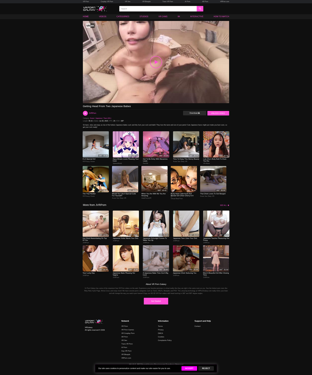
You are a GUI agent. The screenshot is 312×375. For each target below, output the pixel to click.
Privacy (161, 330)
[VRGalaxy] (94, 322)
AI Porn (187, 1)
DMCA (160, 333)
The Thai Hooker (89, 194)
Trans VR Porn (167, 1)
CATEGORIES (123, 16)
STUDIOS (144, 16)
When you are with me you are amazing (153, 195)
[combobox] (158, 8)
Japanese (98, 118)
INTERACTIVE (196, 16)
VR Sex (127, 1)
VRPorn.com (224, 1)
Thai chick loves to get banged (212, 194)
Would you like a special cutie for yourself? (124, 195)
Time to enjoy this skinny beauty (186, 159)
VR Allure (206, 163)
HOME (86, 16)
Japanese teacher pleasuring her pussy (216, 239)
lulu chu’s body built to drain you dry (214, 160)
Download (194, 113)
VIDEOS (102, 16)
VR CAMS (162, 16)
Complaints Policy (165, 340)
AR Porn (205, 1)
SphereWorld (117, 163)
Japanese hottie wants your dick (125, 238)
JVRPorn (92, 113)
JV (85, 113)
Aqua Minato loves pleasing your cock (126, 160)
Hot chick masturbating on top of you (95, 239)
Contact (197, 326)
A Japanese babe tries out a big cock (155, 274)
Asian (92, 118)
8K (179, 16)
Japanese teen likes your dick (185, 238)
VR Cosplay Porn (128, 333)
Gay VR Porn (126, 351)
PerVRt (145, 163)
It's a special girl (89, 159)
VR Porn (86, 1)
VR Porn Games (127, 330)
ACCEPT (189, 368)
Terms (160, 326)
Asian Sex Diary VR (180, 161)
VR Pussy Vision (89, 161)
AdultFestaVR (146, 198)
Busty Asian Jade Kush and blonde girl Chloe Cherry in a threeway (182, 195)
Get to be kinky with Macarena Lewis (155, 160)
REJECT (206, 368)
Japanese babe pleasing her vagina (124, 274)
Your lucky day (89, 273)
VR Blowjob (146, 1)
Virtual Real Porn (177, 198)
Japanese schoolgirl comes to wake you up (155, 239)
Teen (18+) (107, 118)
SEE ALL (224, 205)
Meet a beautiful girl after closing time (216, 274)
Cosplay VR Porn (107, 1)
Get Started (156, 301)
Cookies (161, 337)
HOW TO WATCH (221, 16)
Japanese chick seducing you (184, 273)
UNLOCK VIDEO (218, 113)
